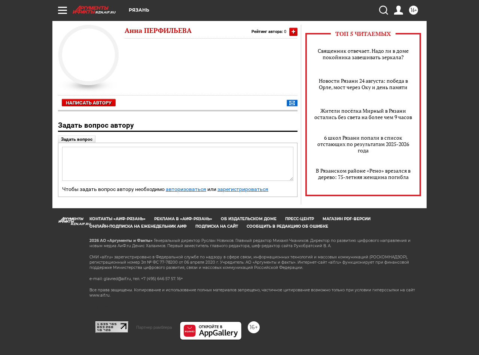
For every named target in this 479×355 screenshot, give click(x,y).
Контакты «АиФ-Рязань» (117, 218)
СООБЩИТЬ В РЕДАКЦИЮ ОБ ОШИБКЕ (287, 226)
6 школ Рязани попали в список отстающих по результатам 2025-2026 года (363, 144)
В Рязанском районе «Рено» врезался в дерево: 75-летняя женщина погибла (363, 173)
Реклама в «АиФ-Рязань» (183, 218)
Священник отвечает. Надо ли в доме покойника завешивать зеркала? (363, 54)
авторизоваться (186, 189)
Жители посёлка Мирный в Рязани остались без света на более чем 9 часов (363, 113)
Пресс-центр (299, 218)
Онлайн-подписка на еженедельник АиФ (138, 226)
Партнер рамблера (154, 327)
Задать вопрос (76, 139)
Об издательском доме (249, 218)
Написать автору (89, 103)
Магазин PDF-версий (346, 218)
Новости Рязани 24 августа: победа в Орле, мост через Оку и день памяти (363, 84)
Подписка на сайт (216, 226)
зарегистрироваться (242, 189)
